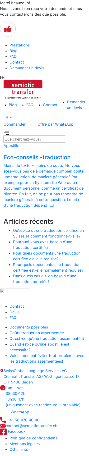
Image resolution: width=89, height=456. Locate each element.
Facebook (16, 431)
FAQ (13, 56)
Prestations (19, 45)
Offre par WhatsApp (55, 124)
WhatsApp (19, 412)
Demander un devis (26, 67)
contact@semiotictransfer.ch (31, 425)
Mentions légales (24, 443)
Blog (13, 50)
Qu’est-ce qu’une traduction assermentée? (46, 338)
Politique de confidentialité (33, 438)
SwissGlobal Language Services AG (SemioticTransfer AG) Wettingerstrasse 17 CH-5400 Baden (41, 376)
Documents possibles (28, 327)
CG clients (18, 449)
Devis (14, 312)
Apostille (11, 145)
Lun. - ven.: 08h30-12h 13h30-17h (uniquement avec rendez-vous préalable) (43, 396)
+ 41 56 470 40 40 (22, 420)
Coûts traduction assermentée (36, 332)
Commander (15, 124)
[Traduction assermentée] (23, 89)
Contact (16, 62)
